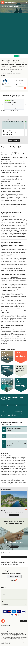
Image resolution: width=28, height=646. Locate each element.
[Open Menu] (26, 2)
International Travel (10, 236)
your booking (14, 277)
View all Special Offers (14, 140)
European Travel (21, 236)
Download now (14, 546)
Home (2, 60)
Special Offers (11, 164)
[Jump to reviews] (14, 56)
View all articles (14, 515)
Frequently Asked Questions (18, 270)
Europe (8, 60)
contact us (20, 635)
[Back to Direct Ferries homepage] (8, 2)
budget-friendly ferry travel (19, 204)
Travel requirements (6, 219)
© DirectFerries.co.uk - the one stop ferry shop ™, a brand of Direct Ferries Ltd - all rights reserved (13, 631)
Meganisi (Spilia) (5, 62)
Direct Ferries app (5, 290)
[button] (14, 429)
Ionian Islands (16, 60)
